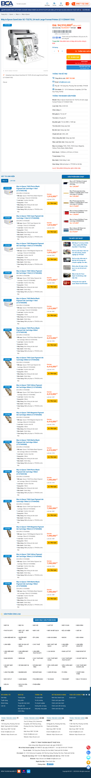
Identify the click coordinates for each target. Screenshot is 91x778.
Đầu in (6, 684)
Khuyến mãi (86, 10)
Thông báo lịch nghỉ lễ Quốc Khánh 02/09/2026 (79, 282)
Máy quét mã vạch (52, 645)
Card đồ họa (52, 672)
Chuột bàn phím (80, 673)
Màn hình (11, 10)
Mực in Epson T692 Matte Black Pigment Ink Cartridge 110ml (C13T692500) (28, 300)
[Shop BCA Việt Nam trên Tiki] (28, 771)
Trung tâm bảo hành (24, 703)
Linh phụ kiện (9, 672)
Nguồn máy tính (23, 638)
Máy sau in (37, 10)
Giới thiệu (3, 697)
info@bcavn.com (64, 82)
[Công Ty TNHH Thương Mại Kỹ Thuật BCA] (7, 3)
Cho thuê (36, 644)
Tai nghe (51, 679)
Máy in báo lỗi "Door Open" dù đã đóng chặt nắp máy (79, 276)
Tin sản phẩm (39, 697)
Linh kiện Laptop (53, 10)
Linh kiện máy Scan (23, 652)
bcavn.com (72, 697)
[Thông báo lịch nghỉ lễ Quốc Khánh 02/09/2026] (67, 283)
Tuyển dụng (4, 700)
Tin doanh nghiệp (40, 703)
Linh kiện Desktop (79, 645)
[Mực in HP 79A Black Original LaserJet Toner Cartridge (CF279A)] (66, 183)
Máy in (27, 10)
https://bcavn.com (11, 734)
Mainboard (23, 672)
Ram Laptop (66, 651)
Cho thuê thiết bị (75, 10)
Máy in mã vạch (53, 630)
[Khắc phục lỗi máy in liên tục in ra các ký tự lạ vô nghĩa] (67, 267)
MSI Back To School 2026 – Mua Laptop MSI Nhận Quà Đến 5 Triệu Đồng (80, 245)
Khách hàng (4, 703)
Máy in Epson (26, 14)
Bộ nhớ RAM (37, 672)
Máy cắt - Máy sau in (24, 631)
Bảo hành (79, 637)
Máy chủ (36, 630)
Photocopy (44, 10)
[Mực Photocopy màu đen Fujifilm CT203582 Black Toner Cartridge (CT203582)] (66, 203)
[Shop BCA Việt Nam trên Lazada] (23, 771)
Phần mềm (36, 684)
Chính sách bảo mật (57, 708)
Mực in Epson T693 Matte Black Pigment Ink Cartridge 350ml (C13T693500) (28, 442)
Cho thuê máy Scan (53, 659)
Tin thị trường (39, 700)
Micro (64, 637)
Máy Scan (22, 10)
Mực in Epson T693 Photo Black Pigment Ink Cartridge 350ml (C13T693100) (28, 330)
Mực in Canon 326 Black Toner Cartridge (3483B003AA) (79, 220)
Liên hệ (3, 706)
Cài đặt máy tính (8, 666)
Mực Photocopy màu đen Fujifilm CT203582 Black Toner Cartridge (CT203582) (79, 202)
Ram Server (8, 658)
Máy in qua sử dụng (24, 645)
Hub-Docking (52, 637)
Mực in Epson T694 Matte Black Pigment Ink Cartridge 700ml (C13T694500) (28, 584)
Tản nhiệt (65, 679)
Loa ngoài (51, 651)
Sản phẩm (21, 700)
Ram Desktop (81, 651)
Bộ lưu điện (66, 630)
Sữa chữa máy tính (67, 666)
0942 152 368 (65, 756)
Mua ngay (53, 203)
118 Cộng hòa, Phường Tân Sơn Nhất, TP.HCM (74, 86)
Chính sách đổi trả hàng (59, 706)
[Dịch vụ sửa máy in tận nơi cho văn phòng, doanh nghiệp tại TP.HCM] (67, 252)
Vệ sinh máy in (24, 665)
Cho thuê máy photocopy (67, 659)
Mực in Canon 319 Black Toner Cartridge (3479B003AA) (79, 211)
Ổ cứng (64, 672)
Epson (11, 14)
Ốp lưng (36, 637)
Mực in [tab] (5, 181)
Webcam (22, 658)
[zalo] (88, 752)
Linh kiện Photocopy (37, 652)
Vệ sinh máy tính (37, 666)
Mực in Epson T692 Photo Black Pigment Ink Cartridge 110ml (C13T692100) (28, 188)
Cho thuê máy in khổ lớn (81, 666)
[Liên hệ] (88, 762)
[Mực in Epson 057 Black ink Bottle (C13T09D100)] (66, 230)
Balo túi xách (81, 679)
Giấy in (78, 630)
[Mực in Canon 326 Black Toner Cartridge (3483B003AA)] (66, 221)
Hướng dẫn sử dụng (40, 706)
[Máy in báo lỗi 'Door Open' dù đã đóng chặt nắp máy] (67, 275)
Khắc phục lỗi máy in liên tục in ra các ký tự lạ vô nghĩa (80, 268)
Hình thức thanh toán (58, 697)
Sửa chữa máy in (53, 666)
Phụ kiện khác (38, 679)
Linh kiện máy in (9, 637)
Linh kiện (7, 644)
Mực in (31, 10)
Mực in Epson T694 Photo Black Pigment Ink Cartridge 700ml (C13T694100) (28, 472)
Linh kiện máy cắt (9, 652)
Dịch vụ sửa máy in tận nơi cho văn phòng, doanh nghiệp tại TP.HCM (80, 252)
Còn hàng (7, 25)
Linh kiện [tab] (12, 181)
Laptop (16, 10)
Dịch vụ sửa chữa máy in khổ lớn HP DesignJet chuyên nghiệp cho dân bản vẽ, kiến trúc (79, 260)
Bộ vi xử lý (8, 679)
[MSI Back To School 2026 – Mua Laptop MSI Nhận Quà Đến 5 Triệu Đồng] (67, 244)
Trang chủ (4, 14)
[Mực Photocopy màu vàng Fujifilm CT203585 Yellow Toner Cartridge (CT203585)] (66, 193)
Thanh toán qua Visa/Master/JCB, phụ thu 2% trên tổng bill (74, 37)
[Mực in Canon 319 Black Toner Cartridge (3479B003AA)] (66, 213)
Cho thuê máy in (38, 659)
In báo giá (75, 57)
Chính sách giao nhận (58, 700)
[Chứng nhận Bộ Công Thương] (49, 764)
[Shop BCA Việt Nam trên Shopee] (19, 771)
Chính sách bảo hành (58, 703)
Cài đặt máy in (81, 658)
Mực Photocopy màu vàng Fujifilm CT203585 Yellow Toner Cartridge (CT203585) (79, 192)
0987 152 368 (11, 729)
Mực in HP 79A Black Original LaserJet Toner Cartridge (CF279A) (78, 182)
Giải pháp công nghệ (41, 708)
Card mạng (23, 679)
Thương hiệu (21, 697)
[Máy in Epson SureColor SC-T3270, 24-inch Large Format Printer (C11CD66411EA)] (25, 46)
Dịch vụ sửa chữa (64, 10)
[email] (88, 757)
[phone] (88, 747)
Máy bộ (5, 10)
